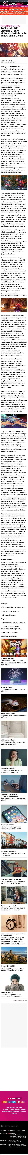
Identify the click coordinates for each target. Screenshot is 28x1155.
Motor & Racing (12, 1141)
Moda (13, 1144)
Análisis (16, 6)
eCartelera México (21, 1136)
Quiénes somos (10, 1107)
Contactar (14, 1113)
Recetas (18, 1145)
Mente (17, 1147)
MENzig (10, 1140)
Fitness (10, 1147)
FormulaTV (13, 1133)
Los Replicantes (12, 1130)
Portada (11, 6)
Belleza (18, 1144)
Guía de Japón (22, 1137)
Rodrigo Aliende (7, 60)
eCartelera (13, 1136)
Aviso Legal (19, 1107)
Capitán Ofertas (21, 1130)
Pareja (9, 1145)
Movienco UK (13, 1137)
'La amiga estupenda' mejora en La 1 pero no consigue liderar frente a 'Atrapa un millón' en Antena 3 (14, 11)
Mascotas (24, 1145)
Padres (22, 1144)
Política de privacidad (8, 1109)
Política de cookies (20, 1109)
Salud (13, 1145)
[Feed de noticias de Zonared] (5, 1102)
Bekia (9, 1144)
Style (17, 1140)
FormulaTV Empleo (15, 1134)
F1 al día (19, 1141)
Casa (13, 1147)
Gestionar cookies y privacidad (10, 1111)
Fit (20, 1140)
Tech (14, 1140)
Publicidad (23, 1111)
